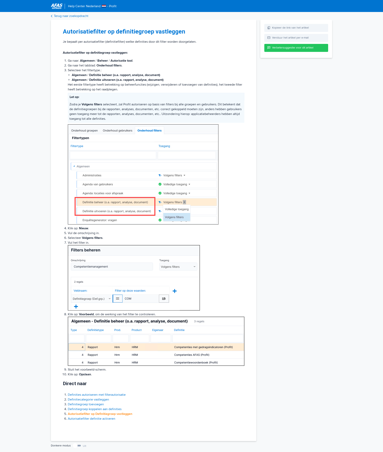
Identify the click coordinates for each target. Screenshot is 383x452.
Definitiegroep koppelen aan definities (94, 409)
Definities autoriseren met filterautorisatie (97, 395)
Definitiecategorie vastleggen (88, 400)
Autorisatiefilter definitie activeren (91, 419)
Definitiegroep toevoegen (86, 404)
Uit (84, 446)
